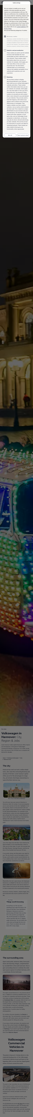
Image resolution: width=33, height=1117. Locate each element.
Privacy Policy (8, 28)
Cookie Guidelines (21, 26)
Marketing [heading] (9, 77)
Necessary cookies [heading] (12, 36)
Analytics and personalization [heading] (15, 50)
